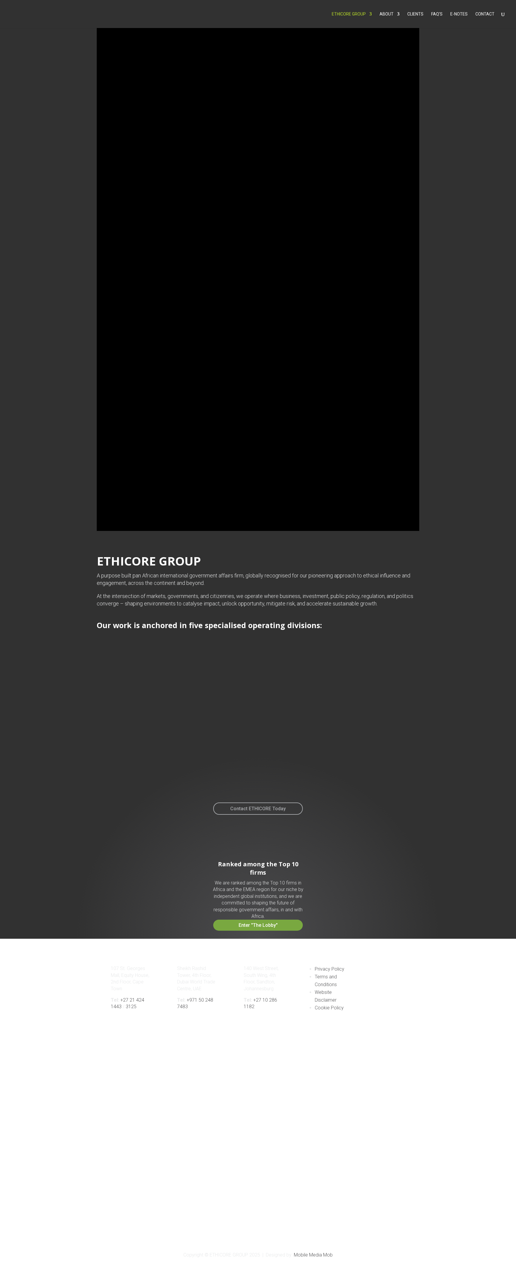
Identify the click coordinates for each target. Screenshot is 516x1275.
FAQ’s (437, 14)
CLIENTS (415, 14)
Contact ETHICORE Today (258, 808)
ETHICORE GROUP (349, 14)
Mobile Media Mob (313, 1255)
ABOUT (387, 14)
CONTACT (484, 14)
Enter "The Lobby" (258, 925)
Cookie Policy (329, 1008)
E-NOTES (459, 14)
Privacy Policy (329, 969)
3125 (131, 1006)
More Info (67, 771)
